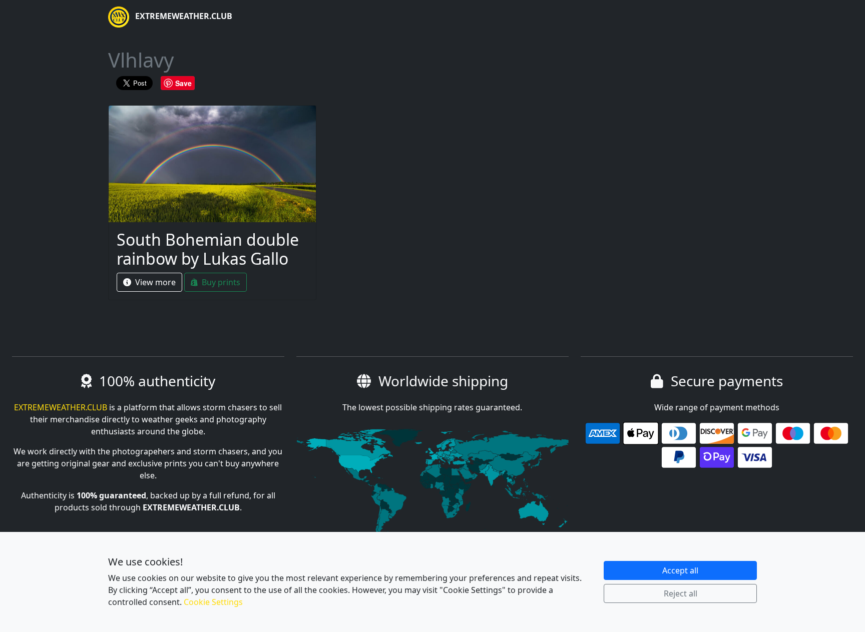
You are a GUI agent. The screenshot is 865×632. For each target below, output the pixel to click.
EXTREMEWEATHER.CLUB (182, 16)
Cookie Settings (213, 601)
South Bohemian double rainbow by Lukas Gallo (208, 249)
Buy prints (220, 282)
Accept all (680, 570)
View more (154, 282)
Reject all (680, 593)
